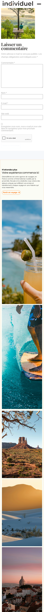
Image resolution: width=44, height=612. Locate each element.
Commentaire (8, 63)
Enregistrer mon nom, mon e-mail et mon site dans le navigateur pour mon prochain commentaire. (21, 129)
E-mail (4, 103)
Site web (5, 114)
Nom (4, 93)
